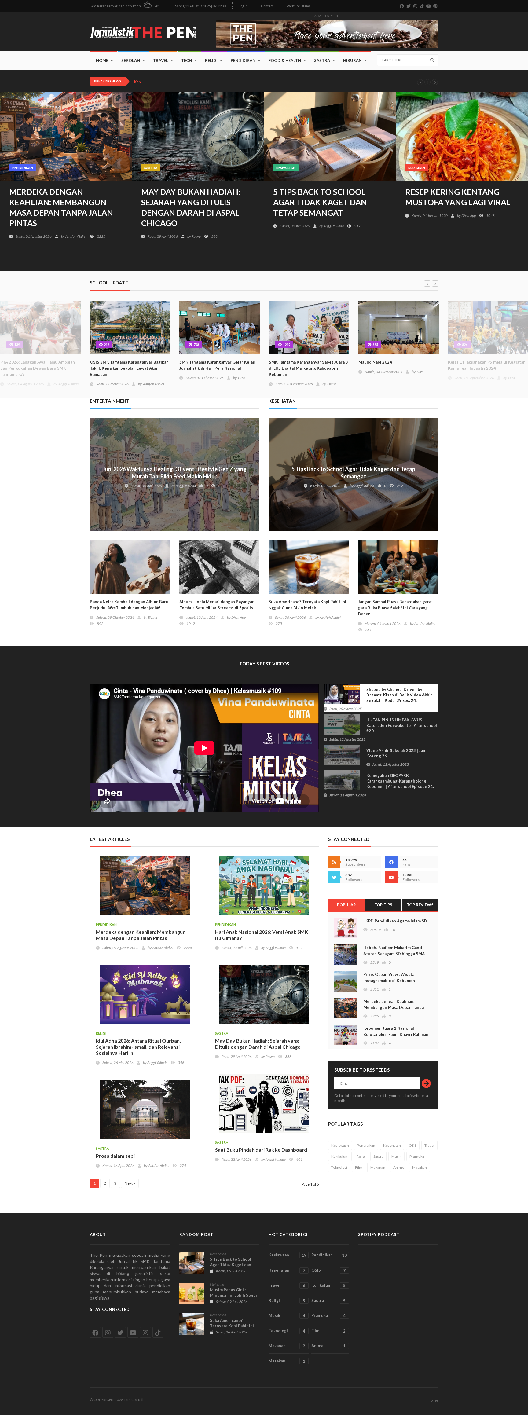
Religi (211, 60)
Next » (130, 1183)
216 (106, 344)
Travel (160, 60)
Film (358, 1167)
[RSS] (334, 862)
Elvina (331, 384)
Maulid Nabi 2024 (197, 82)
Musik (396, 1156)
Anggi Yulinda (334, 226)
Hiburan (352, 60)
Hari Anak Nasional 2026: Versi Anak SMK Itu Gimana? (261, 935)
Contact (267, 6)
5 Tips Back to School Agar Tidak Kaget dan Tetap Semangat (320, 202)
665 (374, 344)
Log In (243, 6)
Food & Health (285, 60)
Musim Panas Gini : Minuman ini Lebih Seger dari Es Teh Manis (234, 1295)
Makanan (377, 1167)
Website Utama (299, 6)
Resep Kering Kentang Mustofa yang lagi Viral (458, 197)
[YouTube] (391, 877)
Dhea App (468, 215)
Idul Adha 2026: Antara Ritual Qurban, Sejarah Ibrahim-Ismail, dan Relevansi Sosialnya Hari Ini (138, 1047)
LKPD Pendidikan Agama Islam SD (395, 920)
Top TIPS (383, 904)
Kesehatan (285, 168)
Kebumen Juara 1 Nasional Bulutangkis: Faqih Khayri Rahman (395, 1031)
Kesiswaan (340, 1145)
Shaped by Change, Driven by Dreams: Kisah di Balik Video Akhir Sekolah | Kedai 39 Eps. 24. (380, 699)
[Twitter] (334, 877)
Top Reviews (420, 904)
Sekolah (130, 60)
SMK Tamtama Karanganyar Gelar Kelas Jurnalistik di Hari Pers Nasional (217, 365)
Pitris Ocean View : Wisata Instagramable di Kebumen (389, 977)
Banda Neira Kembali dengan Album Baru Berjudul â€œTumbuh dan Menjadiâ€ (129, 604)
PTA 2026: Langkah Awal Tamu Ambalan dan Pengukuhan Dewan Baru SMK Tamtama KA (37, 368)
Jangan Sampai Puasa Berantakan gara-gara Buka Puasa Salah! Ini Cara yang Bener (395, 607)
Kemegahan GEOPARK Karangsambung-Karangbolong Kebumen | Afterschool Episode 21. (381, 785)
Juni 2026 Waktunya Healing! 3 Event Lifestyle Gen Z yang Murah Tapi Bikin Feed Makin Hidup (175, 473)
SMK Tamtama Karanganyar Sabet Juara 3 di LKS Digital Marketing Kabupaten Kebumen (308, 368)
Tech (186, 60)
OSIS (412, 1145)
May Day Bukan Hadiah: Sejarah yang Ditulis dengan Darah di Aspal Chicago (190, 207)
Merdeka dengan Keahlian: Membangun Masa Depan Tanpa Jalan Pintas (61, 207)
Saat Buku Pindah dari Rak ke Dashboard (261, 1150)
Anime (398, 1167)
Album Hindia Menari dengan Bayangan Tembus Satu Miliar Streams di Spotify (217, 604)
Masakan (416, 168)
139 (16, 344)
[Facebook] (391, 862)
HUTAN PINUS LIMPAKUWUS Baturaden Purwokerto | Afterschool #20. (383, 729)
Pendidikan (243, 60)
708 (195, 344)
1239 (286, 344)
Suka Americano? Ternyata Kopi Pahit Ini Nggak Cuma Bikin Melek (307, 604)
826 (464, 344)
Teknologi (339, 1167)
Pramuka (416, 1156)
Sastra (322, 60)
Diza (241, 378)
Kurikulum (340, 1156)
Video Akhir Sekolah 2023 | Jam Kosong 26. (396, 757)
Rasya (196, 236)
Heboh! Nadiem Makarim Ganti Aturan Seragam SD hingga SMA (394, 950)
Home (102, 60)
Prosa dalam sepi (115, 1156)
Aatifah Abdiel (75, 236)
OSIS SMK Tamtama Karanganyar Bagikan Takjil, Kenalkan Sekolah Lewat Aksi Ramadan (129, 368)
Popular (346, 904)
